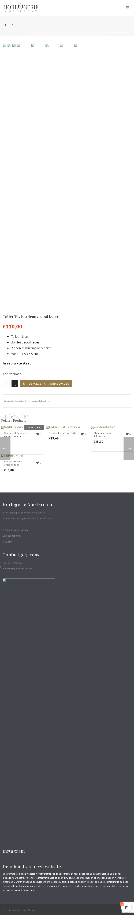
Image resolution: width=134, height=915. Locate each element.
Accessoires (43, 32)
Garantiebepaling (12, 535)
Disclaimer (8, 541)
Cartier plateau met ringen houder (16, 434)
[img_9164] (51, 175)
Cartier (56, 32)
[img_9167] (80, 175)
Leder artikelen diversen (76, 32)
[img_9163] (4, 45)
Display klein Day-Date (62, 432)
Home (32, 32)
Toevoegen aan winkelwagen (48, 383)
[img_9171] (9, 45)
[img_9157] (14, 45)
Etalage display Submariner (102, 434)
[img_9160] (37, 175)
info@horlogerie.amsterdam (17, 568)
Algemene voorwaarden (15, 529)
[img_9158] (23, 175)
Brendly (32, 910)
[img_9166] (66, 175)
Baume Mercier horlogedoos (13, 463)
